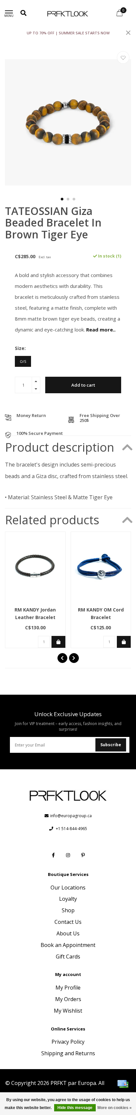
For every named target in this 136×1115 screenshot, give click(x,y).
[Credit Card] (123, 1084)
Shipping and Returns (68, 1053)
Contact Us (68, 921)
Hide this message (74, 1107)
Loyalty (68, 898)
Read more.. (101, 329)
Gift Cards (68, 956)
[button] (62, 199)
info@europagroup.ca (71, 816)
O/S (23, 361)
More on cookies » (114, 1107)
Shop (68, 910)
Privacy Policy (68, 1041)
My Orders (68, 999)
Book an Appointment (68, 945)
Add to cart (83, 385)
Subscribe (110, 745)
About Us (68, 933)
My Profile (68, 987)
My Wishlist (68, 1010)
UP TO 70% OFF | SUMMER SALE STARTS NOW (68, 32)
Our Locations (68, 887)
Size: (20, 348)
